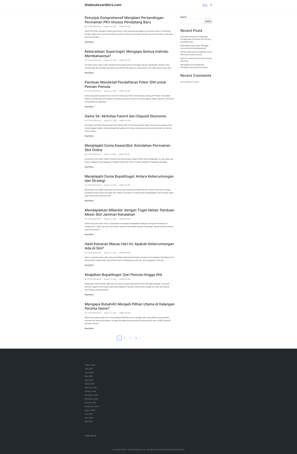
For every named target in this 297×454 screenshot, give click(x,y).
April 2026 (89, 380)
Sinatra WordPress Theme (174, 449)
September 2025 (91, 406)
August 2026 (90, 365)
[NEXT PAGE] (140, 338)
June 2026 (89, 372)
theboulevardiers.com (103, 5)
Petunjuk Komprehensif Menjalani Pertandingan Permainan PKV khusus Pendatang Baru (124, 20)
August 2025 (90, 410)
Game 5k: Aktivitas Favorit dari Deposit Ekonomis (125, 116)
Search (183, 17)
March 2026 (89, 384)
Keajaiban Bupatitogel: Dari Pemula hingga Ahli (123, 274)
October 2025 (90, 403)
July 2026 (89, 369)
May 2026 (89, 376)
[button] (141, 338)
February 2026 (91, 387)
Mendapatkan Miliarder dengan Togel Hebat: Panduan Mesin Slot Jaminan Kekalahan (129, 212)
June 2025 (89, 418)
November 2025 (91, 399)
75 (136, 338)
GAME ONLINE (124, 26)
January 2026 (90, 391)
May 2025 (89, 421)
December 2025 (91, 395)
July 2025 (89, 414)
